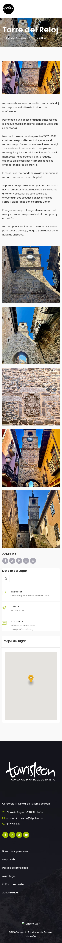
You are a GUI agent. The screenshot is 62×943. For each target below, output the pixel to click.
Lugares (24, 38)
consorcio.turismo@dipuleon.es (24, 818)
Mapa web (8, 859)
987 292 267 (13, 824)
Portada (10, 38)
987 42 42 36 (18, 610)
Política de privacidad (15, 868)
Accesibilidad (10, 892)
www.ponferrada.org (22, 629)
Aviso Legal (8, 876)
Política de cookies (13, 884)
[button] (31, 680)
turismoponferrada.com (24, 625)
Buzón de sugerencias (15, 851)
